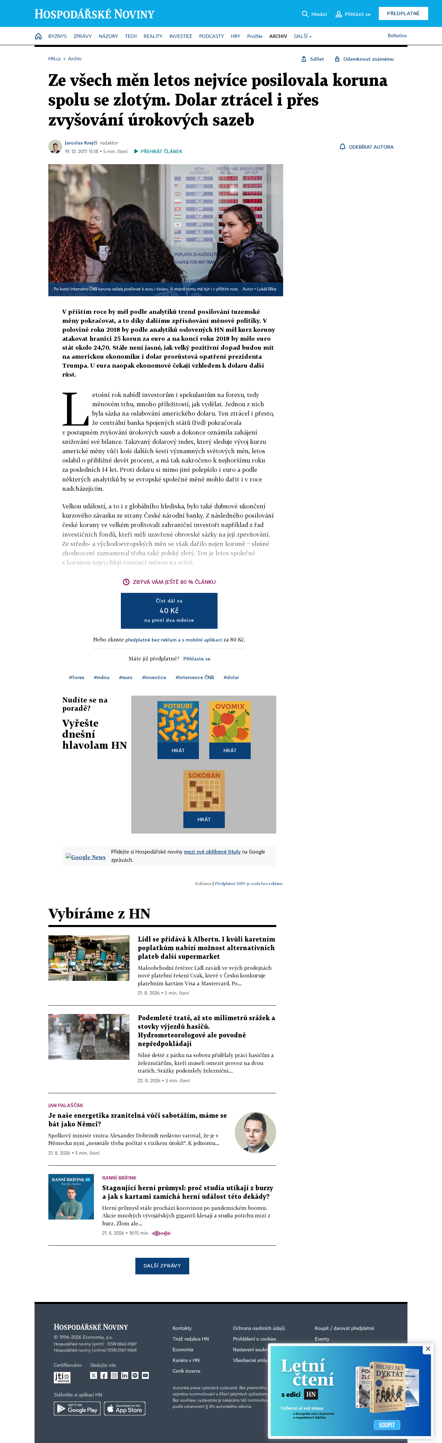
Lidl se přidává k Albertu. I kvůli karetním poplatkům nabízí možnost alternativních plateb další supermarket (206, 948)
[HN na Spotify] (135, 1375)
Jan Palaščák (65, 1105)
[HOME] (38, 36)
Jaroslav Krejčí (81, 143)
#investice (154, 677)
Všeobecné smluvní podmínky (264, 1360)
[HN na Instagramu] (114, 1375)
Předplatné (403, 13)
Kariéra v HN (186, 1360)
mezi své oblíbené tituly (212, 851)
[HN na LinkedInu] (124, 1375)
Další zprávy (162, 1265)
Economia (183, 1349)
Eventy (322, 1339)
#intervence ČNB (195, 677)
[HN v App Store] (124, 1408)
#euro (126, 677)
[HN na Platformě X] (93, 1375)
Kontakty (182, 1328)
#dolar (231, 677)
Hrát (178, 750)
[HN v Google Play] (77, 1408)
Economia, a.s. (98, 1337)
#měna (101, 677)
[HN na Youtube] (145, 1375)
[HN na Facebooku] (103, 1375)
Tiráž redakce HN (191, 1339)
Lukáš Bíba (266, 289)
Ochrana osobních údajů (259, 1328)
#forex (76, 677)
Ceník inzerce (186, 1371)
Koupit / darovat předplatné (344, 1328)
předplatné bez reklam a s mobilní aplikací (173, 640)
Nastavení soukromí (254, 1349)
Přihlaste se (196, 658)
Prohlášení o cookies (254, 1339)
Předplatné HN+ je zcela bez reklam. (249, 883)
